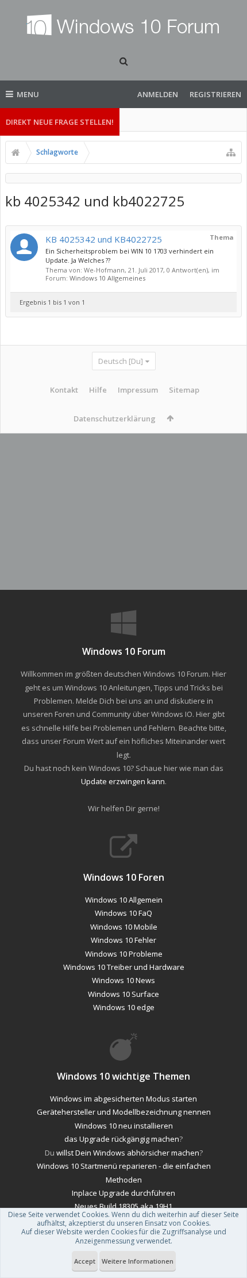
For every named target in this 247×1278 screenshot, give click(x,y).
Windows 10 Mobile (123, 927)
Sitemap (184, 390)
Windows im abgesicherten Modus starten (123, 1098)
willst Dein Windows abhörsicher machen (127, 1152)
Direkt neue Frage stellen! (60, 122)
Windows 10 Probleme (124, 954)
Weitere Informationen (137, 1261)
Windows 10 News (123, 980)
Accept (84, 1261)
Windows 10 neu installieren (124, 1125)
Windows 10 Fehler (123, 940)
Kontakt (64, 390)
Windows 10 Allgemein (124, 900)
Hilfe (98, 390)
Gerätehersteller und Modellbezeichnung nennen (124, 1112)
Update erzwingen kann (123, 781)
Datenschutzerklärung (115, 418)
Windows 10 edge (124, 1007)
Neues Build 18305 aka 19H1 (123, 1206)
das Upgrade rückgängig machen (121, 1139)
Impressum (138, 390)
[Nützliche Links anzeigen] (231, 152)
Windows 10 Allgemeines (107, 278)
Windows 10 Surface (123, 994)
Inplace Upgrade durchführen (123, 1193)
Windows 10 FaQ (123, 913)
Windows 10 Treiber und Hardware (123, 967)
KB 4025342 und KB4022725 (103, 239)
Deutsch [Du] (120, 361)
